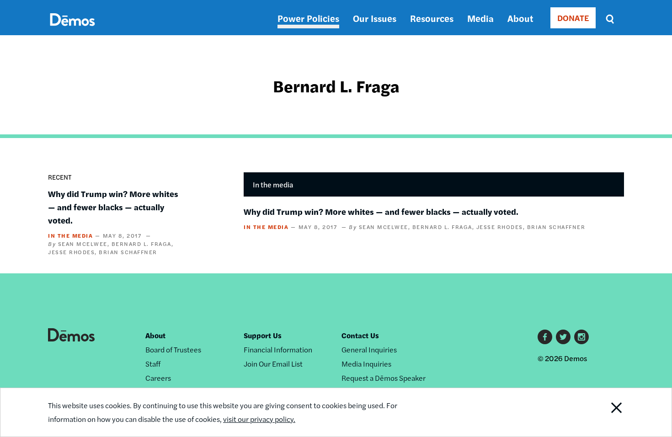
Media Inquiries (366, 363)
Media (480, 18)
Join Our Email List (273, 363)
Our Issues (374, 18)
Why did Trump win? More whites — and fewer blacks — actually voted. (113, 207)
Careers (158, 378)
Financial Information (278, 349)
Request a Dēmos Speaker (383, 378)
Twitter (563, 337)
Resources (431, 18)
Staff (152, 363)
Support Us (263, 335)
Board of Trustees (173, 349)
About (520, 18)
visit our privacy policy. (259, 419)
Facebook (545, 337)
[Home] (72, 30)
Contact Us (360, 335)
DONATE (573, 17)
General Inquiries (369, 349)
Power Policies (308, 18)
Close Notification (605, 412)
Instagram (581, 337)
